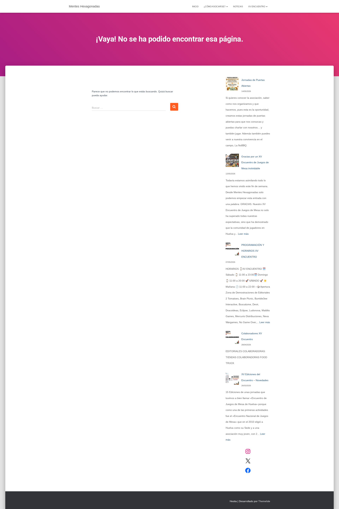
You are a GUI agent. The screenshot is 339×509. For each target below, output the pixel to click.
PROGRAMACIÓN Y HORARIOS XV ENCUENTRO (252, 251)
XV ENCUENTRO (257, 6)
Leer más (243, 233)
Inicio (195, 6)
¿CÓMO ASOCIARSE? (215, 6)
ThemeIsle (264, 501)
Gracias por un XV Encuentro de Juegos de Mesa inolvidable (255, 162)
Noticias (238, 6)
